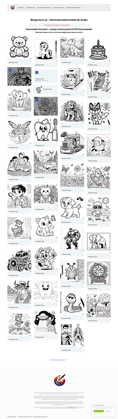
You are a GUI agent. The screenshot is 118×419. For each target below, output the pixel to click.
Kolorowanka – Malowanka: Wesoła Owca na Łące (92, 160)
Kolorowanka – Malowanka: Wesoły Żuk (66, 285)
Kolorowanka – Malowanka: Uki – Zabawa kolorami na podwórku (92, 320)
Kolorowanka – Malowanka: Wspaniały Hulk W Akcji (66, 253)
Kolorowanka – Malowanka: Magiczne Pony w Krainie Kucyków (66, 126)
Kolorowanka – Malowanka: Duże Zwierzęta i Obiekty (92, 256)
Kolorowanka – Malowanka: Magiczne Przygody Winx (13, 147)
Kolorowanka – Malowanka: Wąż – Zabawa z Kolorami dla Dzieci (66, 317)
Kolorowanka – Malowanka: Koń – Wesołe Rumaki (39, 64)
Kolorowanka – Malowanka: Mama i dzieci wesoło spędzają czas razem (13, 179)
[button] (107, 7)
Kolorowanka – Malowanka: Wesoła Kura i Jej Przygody (92, 192)
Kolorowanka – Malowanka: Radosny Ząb (39, 304)
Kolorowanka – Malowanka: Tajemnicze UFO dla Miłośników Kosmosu (39, 336)
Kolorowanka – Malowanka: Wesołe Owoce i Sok (47, 88)
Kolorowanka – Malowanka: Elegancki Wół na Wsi (13, 307)
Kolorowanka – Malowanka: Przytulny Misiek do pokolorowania (13, 62)
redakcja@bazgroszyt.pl (72, 407)
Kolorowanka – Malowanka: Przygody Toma (13, 339)
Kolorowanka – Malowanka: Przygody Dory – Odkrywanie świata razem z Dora (13, 211)
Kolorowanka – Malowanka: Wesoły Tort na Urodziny (92, 64)
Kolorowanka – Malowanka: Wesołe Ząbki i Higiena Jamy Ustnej (39, 145)
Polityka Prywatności (11, 416)
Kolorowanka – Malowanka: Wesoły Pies (92, 128)
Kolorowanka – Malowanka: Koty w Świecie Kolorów (39, 209)
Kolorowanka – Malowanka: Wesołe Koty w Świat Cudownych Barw (39, 241)
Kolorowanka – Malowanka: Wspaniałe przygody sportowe (39, 78)
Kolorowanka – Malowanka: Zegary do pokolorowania (92, 288)
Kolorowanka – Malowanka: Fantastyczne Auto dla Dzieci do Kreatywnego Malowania (13, 275)
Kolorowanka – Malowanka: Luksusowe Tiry (66, 158)
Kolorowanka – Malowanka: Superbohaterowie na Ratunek (13, 81)
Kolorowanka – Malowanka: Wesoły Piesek (66, 222)
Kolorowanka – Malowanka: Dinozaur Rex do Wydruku (66, 62)
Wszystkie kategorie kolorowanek (40, 416)
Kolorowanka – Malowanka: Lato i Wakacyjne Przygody (92, 224)
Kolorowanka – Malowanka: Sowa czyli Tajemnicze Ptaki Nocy (92, 96)
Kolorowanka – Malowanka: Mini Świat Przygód (39, 177)
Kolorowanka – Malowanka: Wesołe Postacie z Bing (39, 272)
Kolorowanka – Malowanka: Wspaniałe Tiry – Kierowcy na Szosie (66, 94)
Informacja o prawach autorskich (24, 416)
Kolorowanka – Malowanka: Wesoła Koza (13, 243)
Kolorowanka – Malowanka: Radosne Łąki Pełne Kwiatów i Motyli (66, 190)
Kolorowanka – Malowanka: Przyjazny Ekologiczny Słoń (13, 115)
